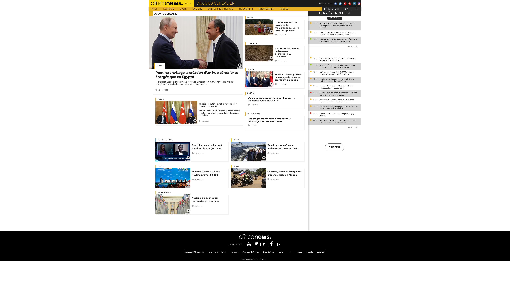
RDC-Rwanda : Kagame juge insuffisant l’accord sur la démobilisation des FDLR (338, 107)
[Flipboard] (264, 244)
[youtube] (249, 244)
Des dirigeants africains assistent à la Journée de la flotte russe (282, 147)
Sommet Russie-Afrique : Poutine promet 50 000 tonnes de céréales (206, 173)
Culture (197, 9)
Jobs (291, 252)
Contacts (234, 252)
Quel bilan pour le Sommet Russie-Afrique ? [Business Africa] (207, 147)
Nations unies (164, 193)
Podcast (284, 9)
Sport (183, 9)
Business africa (165, 140)
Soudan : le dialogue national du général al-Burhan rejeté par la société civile (337, 80)
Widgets (309, 252)
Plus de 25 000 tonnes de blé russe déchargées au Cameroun (287, 52)
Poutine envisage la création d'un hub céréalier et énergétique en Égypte (196, 75)
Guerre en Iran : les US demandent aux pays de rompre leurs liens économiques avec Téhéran (337, 25)
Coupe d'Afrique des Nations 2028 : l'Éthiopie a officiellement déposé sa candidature (338, 40)
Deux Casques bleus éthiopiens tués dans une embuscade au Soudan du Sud (337, 101)
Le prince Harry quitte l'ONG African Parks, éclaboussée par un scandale (336, 87)
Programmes (266, 9)
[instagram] (278, 244)
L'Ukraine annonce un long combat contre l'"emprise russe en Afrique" (271, 99)
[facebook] (271, 244)
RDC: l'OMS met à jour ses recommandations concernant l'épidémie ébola (337, 59)
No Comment (246, 9)
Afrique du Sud (254, 114)
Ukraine (251, 93)
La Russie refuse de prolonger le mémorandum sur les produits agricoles (287, 26)
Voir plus (334, 147)
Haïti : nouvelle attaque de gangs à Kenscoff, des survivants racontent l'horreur (337, 121)
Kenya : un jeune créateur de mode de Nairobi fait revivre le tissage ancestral (338, 94)
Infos (154, 9)
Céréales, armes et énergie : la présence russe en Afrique (284, 173)
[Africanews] (166, 2)
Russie (160, 66)
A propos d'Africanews (194, 252)
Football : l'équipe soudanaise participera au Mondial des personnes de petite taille (337, 66)
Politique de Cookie (250, 252)
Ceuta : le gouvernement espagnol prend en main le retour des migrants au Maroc (337, 33)
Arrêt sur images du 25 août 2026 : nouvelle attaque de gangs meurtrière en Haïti (337, 73)
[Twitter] (257, 244)
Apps (300, 252)
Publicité (281, 252)
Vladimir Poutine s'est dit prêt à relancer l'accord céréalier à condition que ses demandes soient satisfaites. (219, 112)
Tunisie (250, 70)
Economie (168, 9)
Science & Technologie (220, 9)
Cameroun (252, 44)
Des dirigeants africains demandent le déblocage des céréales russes (269, 120)
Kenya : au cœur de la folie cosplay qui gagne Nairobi (338, 114)
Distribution (268, 252)
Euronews (321, 252)
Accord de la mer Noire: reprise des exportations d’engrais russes (205, 200)
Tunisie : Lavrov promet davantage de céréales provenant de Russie (288, 77)
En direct (333, 9)
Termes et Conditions (217, 252)
